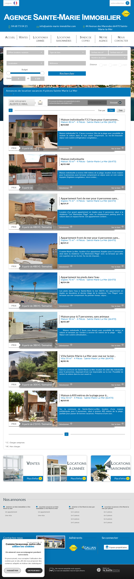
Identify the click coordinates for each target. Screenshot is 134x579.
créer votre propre (19, 102)
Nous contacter (121, 38)
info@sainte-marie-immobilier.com (58, 26)
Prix (111, 110)
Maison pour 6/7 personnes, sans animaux (85, 316)
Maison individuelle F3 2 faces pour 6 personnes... (90, 119)
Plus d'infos (34, 478)
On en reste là (33, 542)
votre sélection (117, 3)
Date (120, 110)
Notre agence (103, 38)
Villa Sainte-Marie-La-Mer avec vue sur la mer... (88, 355)
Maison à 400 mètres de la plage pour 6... (84, 395)
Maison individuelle (72, 158)
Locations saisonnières (63, 38)
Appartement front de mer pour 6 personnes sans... (90, 237)
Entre (9, 78)
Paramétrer (12, 570)
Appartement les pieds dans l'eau (80, 277)
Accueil (10, 37)
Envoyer (114, 102)
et (28, 78)
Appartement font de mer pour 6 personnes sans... (90, 198)
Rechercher (67, 73)
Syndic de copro (85, 38)
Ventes (23, 37)
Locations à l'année (40, 38)
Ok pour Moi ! (34, 570)
